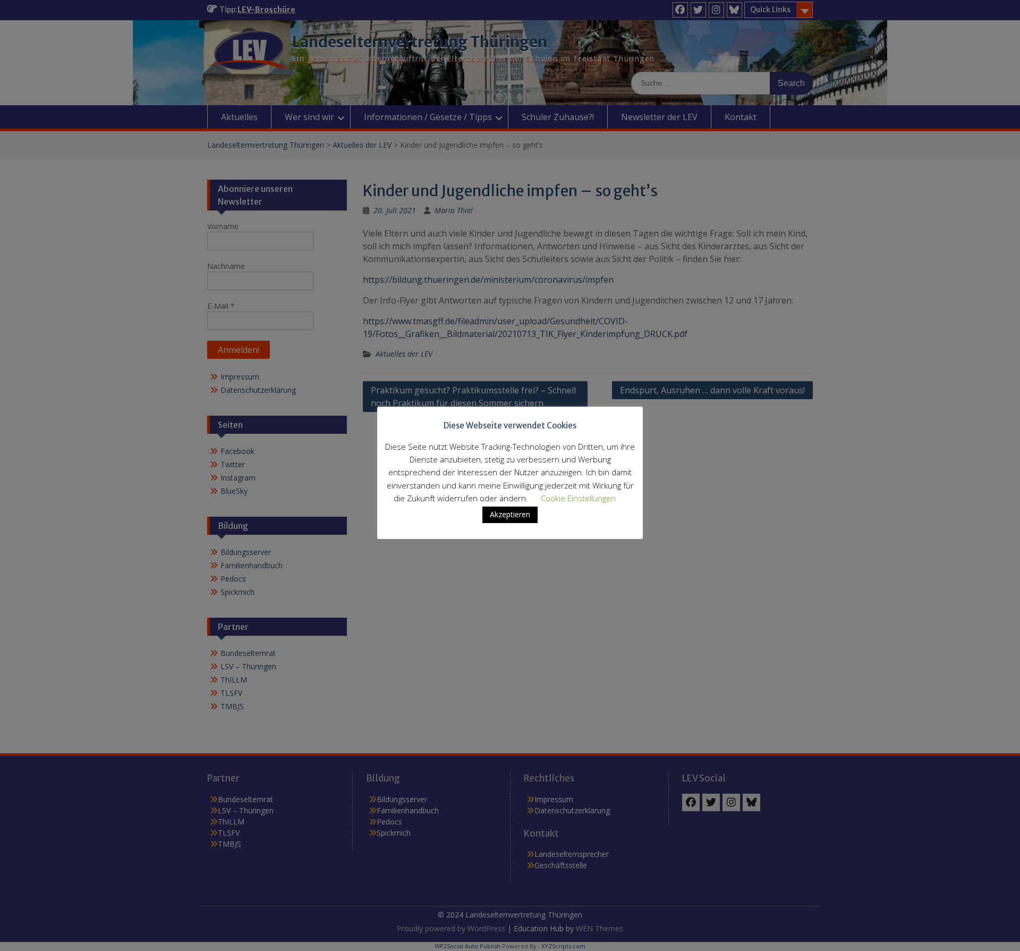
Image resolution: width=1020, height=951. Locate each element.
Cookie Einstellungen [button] (578, 498)
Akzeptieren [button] (510, 514)
